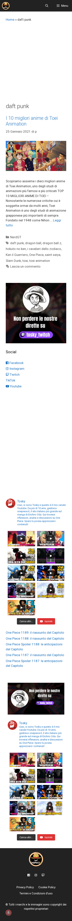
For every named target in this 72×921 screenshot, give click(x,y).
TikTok (10, 380)
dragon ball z (52, 243)
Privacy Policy (25, 887)
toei (25, 261)
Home (10, 19)
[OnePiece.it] (6, 6)
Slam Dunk (13, 261)
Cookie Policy (46, 887)
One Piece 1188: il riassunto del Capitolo (35, 638)
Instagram (16, 369)
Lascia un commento (25, 266)
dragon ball (33, 243)
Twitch (14, 374)
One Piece (36, 255)
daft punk (17, 243)
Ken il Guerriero (17, 255)
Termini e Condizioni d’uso (36, 893)
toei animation (39, 261)
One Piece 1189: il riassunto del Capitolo (35, 632)
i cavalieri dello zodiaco (44, 249)
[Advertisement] (36, 65)
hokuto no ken (16, 249)
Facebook (16, 363)
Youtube (15, 386)
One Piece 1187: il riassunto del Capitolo (35, 655)
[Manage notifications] (8, 912)
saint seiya (52, 255)
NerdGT (15, 237)
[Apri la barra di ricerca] (46, 6)
